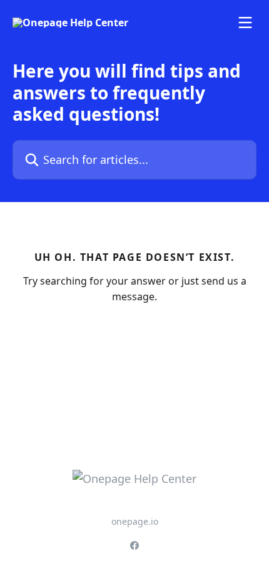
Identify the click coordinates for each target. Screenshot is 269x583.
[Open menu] (245, 22)
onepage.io (134, 521)
